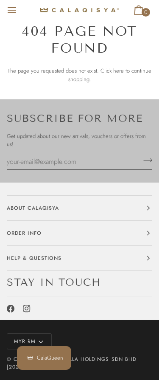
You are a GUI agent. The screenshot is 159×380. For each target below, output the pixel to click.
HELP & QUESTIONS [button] (34, 258)
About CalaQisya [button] (33, 208)
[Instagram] (27, 308)
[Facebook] (10, 308)
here (118, 71)
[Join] (145, 160)
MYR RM (25, 341)
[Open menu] (19, 10)
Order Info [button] (24, 233)
